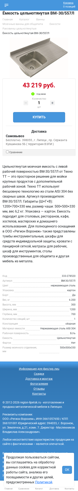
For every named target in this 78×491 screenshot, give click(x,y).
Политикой (43, 482)
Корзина (68, 2)
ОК (67, 470)
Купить (39, 117)
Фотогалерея (39, 383)
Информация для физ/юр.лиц (39, 368)
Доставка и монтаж (39, 378)
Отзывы (39, 388)
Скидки (39, 373)
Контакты (39, 393)
